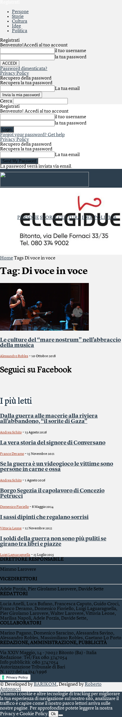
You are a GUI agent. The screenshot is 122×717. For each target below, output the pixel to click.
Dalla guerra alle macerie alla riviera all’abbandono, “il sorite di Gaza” (49, 418)
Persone (20, 12)
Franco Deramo (12, 454)
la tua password (70, 57)
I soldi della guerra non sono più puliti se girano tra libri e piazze (53, 541)
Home (6, 258)
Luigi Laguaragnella (15, 555)
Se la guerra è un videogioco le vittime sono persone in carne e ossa (56, 466)
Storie (18, 16)
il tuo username (70, 51)
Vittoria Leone (11, 528)
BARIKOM (45, 684)
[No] (60, 715)
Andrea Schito (11, 432)
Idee (16, 26)
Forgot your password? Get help (32, 135)
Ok (53, 714)
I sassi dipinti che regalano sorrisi (44, 517)
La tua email (67, 88)
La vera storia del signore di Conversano (52, 443)
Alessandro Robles (14, 356)
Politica (19, 31)
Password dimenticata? (23, 68)
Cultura (19, 21)
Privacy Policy (14, 73)
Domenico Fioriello (14, 507)
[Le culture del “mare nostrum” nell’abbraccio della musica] (44, 329)
